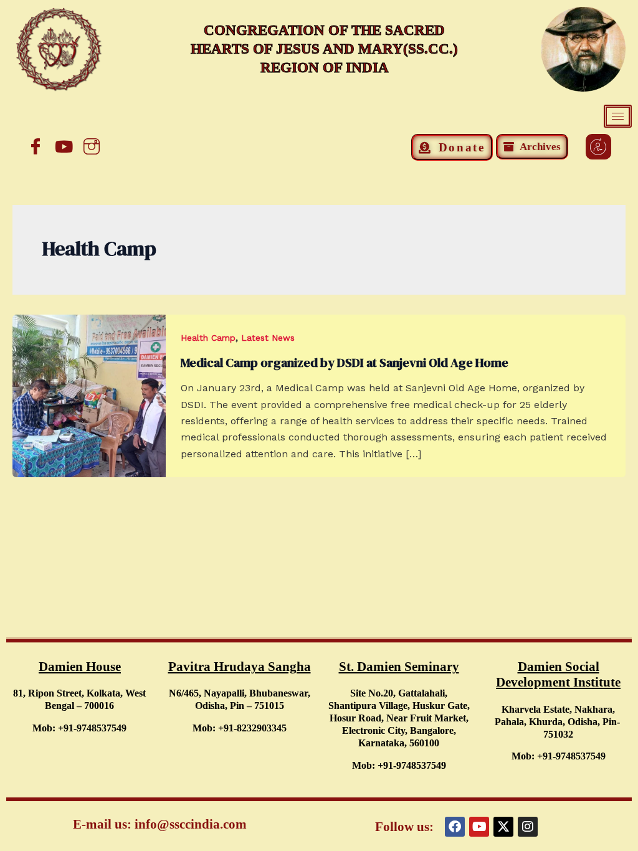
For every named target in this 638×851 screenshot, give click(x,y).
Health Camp (208, 338)
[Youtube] (63, 146)
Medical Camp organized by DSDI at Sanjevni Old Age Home (344, 362)
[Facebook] (35, 146)
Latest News (268, 338)
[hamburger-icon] (618, 116)
